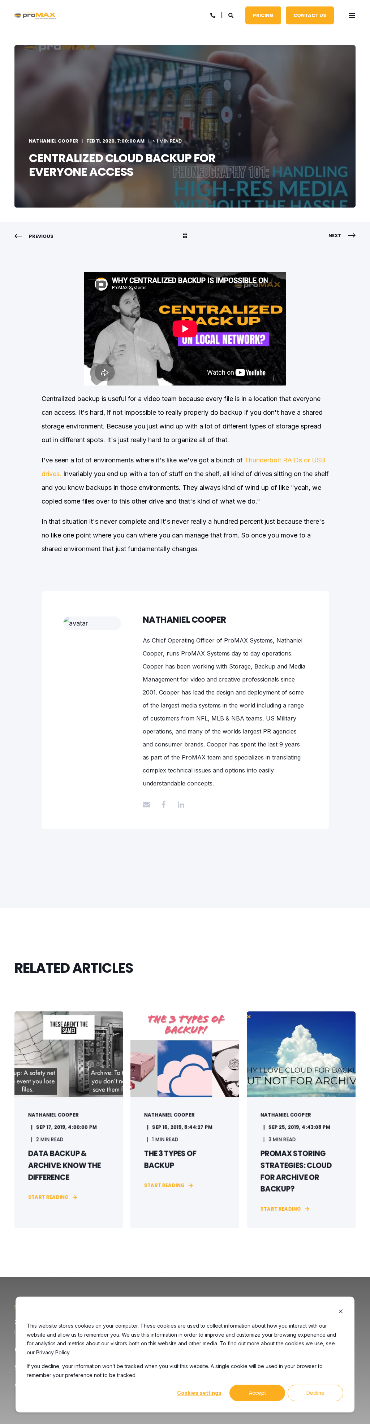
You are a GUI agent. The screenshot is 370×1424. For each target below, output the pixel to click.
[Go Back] (185, 236)
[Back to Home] (35, 15)
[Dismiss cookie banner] (340, 1312)
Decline (315, 1393)
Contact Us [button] (309, 15)
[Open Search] (231, 15)
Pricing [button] (263, 15)
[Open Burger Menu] (352, 15)
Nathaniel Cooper (53, 141)
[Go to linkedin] (178, 804)
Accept (257, 1393)
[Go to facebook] (163, 804)
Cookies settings (199, 1393)
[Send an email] (149, 804)
